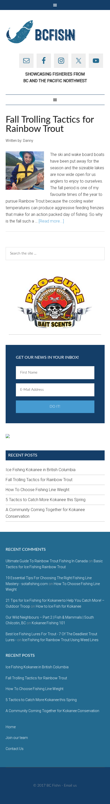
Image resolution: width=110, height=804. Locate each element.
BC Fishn (55, 31)
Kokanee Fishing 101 (48, 623)
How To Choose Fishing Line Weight (37, 489)
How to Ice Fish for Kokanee (58, 606)
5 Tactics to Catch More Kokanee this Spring (45, 499)
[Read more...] (51, 221)
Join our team (17, 738)
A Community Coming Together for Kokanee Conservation (52, 711)
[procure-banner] (55, 302)
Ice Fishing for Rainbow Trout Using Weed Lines (60, 640)
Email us (70, 785)
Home (11, 727)
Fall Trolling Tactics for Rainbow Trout (50, 124)
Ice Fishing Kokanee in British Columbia (40, 469)
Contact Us (15, 749)
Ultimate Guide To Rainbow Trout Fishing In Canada (47, 561)
